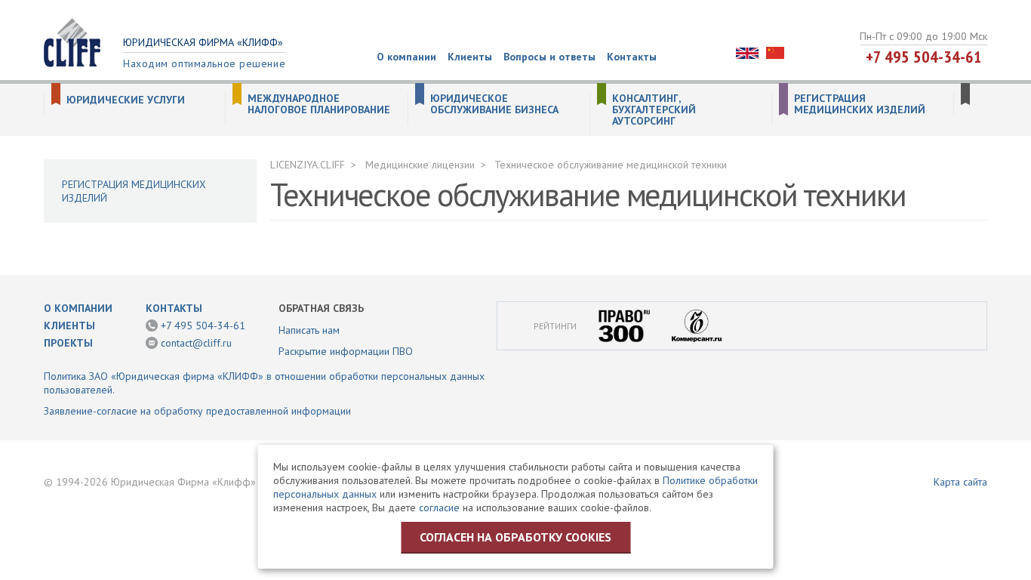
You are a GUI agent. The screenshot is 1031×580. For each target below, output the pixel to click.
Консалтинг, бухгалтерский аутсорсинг (654, 110)
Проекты (68, 343)
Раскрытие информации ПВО (346, 351)
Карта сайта (960, 482)
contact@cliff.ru (196, 343)
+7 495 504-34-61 (924, 56)
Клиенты (470, 56)
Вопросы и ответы (549, 56)
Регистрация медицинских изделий (859, 104)
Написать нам (309, 330)
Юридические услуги (125, 100)
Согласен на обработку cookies (515, 537)
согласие (439, 507)
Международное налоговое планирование (319, 104)
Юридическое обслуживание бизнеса (494, 104)
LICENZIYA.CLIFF (307, 164)
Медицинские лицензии (420, 164)
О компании (406, 56)
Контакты (632, 56)
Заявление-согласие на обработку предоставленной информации (197, 411)
